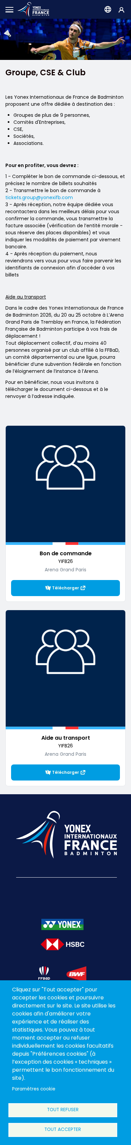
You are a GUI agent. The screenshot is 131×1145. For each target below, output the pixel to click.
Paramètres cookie (33, 1089)
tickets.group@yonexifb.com (39, 197)
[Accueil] (33, 9)
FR (108, 9)
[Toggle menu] (9, 9)
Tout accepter (62, 1129)
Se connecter (121, 9)
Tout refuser (63, 1110)
